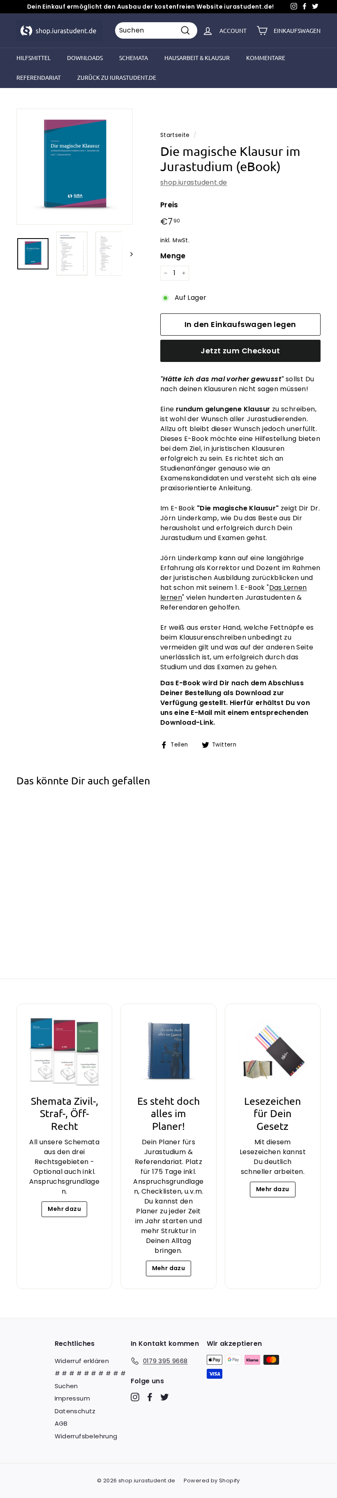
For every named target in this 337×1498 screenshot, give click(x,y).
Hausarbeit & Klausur (197, 57)
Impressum (72, 1398)
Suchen (66, 1386)
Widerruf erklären (82, 1361)
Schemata (133, 57)
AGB (61, 1423)
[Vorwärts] (127, 254)
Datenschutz (75, 1411)
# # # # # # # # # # (90, 1373)
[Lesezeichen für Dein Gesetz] (273, 1051)
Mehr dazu (64, 1209)
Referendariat (38, 77)
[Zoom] (74, 167)
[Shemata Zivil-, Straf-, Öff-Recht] (64, 1051)
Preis (169, 205)
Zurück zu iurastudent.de (116, 77)
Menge (173, 256)
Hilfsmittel (33, 57)
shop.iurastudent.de (193, 182)
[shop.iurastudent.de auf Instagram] (135, 1397)
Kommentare (265, 57)
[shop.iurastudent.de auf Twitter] (164, 1397)
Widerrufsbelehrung (86, 1436)
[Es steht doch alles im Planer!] (168, 1051)
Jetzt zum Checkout (240, 351)
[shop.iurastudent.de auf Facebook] (149, 1397)
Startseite (175, 135)
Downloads (85, 57)
